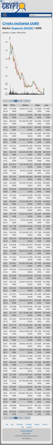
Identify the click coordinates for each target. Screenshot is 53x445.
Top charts (20, 424)
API (22, 427)
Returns (37, 424)
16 (13, 101)
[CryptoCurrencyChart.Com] (13, 7)
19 (21, 101)
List (7, 424)
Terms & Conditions (26, 430)
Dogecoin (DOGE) (22, 28)
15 (10, 101)
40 (26, 101)
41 (28, 101)
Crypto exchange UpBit (20, 23)
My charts (29, 424)
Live (12, 424)
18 (18, 101)
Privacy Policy (27, 433)
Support (29, 427)
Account (44, 424)
